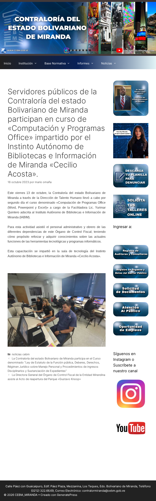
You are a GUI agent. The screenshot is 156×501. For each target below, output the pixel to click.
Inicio (7, 63)
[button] (66, 50)
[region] (78, 28)
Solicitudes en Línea (73, 75)
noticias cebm (21, 354)
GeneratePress (67, 495)
